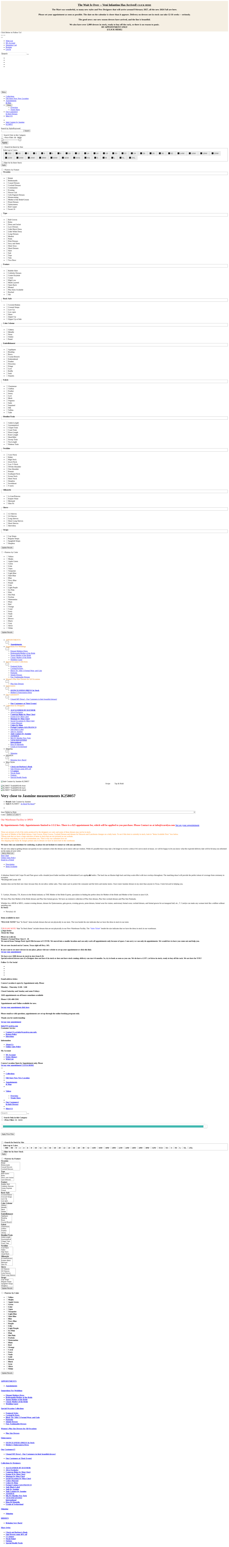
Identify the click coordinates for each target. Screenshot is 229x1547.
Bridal (10, 178)
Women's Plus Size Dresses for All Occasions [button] (19, 1429)
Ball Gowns (12, 220)
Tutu (10, 258)
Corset (10, 278)
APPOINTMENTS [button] (9, 1381)
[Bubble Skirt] (8, 1184)
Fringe (10, 366)
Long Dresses (13, 234)
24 (134, 153)
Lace (10, 369)
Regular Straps (13, 539)
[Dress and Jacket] (7, 1178)
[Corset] (8, 1190)
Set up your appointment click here (15, 1007)
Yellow (11, 557)
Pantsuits (13, 673)
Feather (11, 361)
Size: (3, 812)
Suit (9, 253)
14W (182, 153)
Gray (10, 623)
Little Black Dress (15, 229)
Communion (13, 188)
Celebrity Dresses (14, 273)
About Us (9, 1045)
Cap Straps (12, 536)
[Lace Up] (7, 1199)
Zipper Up (12, 317)
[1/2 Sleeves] (8, 1269)
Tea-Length (12, 442)
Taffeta (10, 410)
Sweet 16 (11, 209)
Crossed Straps (13, 307)
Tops (10, 255)
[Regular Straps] (7, 1282)
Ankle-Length (13, 423)
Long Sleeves (13, 519)
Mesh (10, 398)
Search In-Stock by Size (14, 147)
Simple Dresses (16, 675)
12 (78, 153)
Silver (10, 626)
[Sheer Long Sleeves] (8, 1275)
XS (88, 158)
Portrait (11, 471)
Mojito (10, 559)
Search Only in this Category (15, 135)
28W (44, 158)
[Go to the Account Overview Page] (2, 37)
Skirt (10, 251)
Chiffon (11, 389)
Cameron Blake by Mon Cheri (22, 714)
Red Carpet (12, 207)
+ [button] (7, 751)
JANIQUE (14, 736)
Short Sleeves (13, 523)
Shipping (13, 753)
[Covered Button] (7, 1195)
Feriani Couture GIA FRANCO (23, 727)
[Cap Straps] (7, 1280)
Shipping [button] (9, 749)
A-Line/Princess (14, 496)
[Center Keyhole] (8, 1188)
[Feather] (5, 1231)
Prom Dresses (13, 202)
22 (125, 153)
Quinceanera (13, 204)
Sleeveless (12, 526)
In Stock (31, 804)
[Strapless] (7, 1286)
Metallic (11, 332)
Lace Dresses (13, 227)
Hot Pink (11, 595)
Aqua (10, 568)
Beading (11, 352)
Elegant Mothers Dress (19, 651)
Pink (10, 592)
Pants (10, 239)
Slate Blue (12, 576)
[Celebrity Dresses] (8, 1186)
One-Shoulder (13, 469)
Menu (4, 92)
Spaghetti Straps (14, 541)
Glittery (11, 330)
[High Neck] (7, 1252)
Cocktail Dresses (14, 185)
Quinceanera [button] (6, 1438)
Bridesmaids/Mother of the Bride (22, 653)
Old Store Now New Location (18, 1078)
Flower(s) (11, 364)
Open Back (12, 285)
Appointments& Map (11, 1083)
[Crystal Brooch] (6, 1222)
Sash (10, 373)
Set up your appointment (187, 825)
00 (19, 153)
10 (69, 153)
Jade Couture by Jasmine (20, 734)
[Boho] (7, 1176)
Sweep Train (13, 440)
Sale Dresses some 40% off (20, 769)
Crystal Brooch (14, 357)
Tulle (10, 412)
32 (172, 153)
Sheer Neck (12, 479)
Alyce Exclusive (16, 712)
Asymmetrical (13, 425)
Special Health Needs (18, 777)
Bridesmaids (12, 181)
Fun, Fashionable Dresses (20, 677)
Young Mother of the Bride (20, 655)
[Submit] (28, 54)
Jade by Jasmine (16, 732)
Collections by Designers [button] (11, 1463)
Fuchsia (11, 597)
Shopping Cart (11, 45)
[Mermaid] (7, 1263)
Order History (11, 1057)
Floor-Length (13, 432)
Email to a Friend (7, 860)
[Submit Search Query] (28, 1113)
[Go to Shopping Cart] (2, 35)
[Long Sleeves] (8, 1273)
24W (21, 158)
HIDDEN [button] (9, 755)
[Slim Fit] (7, 1265)
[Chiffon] (5, 1229)
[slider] (205, 1126)
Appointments (16, 644)
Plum (10, 602)
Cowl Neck (12, 455)
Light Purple (13, 588)
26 (144, 153)
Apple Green (13, 561)
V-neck (11, 486)
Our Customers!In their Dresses (12, 1103)
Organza (11, 401)
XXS (78, 158)
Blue (10, 578)
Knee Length (13, 435)
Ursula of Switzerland (18, 747)
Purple (10, 583)
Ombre (10, 337)
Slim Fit (11, 503)
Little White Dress (15, 232)
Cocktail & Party (16, 668)
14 (88, 153)
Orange (11, 607)
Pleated (11, 287)
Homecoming (13, 197)
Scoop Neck (12, 476)
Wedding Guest (16, 660)
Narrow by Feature (12, 170)
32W (66, 158)
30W (55, 158)
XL (123, 158)
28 (153, 153)
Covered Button (14, 305)
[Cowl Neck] (7, 1248)
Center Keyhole (14, 275)
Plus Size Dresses (17, 684)
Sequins (11, 376)
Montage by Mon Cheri (20, 719)
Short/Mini (12, 437)
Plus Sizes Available (15, 290)
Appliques (12, 350)
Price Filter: (9, 137)
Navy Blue (12, 580)
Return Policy (11, 1034)
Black (10, 621)
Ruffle (10, 371)
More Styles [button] (10, 762)
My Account (10, 43)
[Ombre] (4, 1212)
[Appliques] (6, 1216)
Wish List (9, 41)
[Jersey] (5, 1233)
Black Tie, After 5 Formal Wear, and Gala (26, 671)
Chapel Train (13, 428)
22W (10, 158)
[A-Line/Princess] (7, 1259)
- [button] (7, 642)
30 (162, 153)
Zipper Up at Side (15, 319)
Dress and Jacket (14, 224)
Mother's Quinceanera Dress (21, 693)
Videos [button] (8, 1091)
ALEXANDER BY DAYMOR (22, 710)
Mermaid (11, 501)
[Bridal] (10, 1163)
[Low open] (7, 1201)
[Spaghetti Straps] (7, 1284)
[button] (10, 96)
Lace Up (11, 310)
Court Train (12, 430)
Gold (10, 616)
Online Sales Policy (8, 858)
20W (216, 153)
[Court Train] (6, 1243)
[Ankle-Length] (6, 1237)
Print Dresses (13, 241)
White (10, 628)
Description (10, 864)
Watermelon (12, 599)
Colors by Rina (16, 725)
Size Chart (5, 856)
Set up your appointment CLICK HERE (17, 1065)
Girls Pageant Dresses (16, 195)
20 (116, 153)
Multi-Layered (13, 283)
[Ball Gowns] (7, 1174)
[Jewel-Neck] (7, 1254)
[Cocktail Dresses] (10, 1169)
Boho (10, 222)
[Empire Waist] (7, 1261)
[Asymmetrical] (6, 1239)
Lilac (10, 585)
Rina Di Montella (17, 744)
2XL (133, 158)
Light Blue (12, 573)
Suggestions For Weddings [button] (11, 1391)
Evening (11, 190)
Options (13, 775)
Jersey (10, 393)
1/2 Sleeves (12, 514)
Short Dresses (13, 248)
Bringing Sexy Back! (18, 760)
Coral (10, 609)
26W (32, 158)
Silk (9, 408)
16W (193, 153)
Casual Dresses (14, 183)
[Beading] (6, 1218)
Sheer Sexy (12, 246)
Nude (10, 614)
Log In (8, 49)
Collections (10, 1074)
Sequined (11, 405)
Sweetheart (12, 483)
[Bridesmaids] (10, 1165)
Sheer (10, 314)
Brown (10, 619)
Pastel (10, 339)
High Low (12, 280)
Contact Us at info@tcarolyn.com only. (21, 1032)
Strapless (11, 481)
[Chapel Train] (6, 1241)
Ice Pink (11, 590)
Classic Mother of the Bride (20, 657)
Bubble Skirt (13, 271)
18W (205, 153)
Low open (12, 312)
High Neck (12, 460)
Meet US (9, 1109)
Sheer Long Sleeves (15, 521)
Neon (10, 334)
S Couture (14, 771)
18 (106, 153)
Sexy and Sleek (14, 244)
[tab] (117, 642)
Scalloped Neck (14, 474)
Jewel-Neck (12, 462)
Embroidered (13, 359)
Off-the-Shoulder (14, 467)
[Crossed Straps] (7, 1197)
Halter (10, 457)
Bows (10, 354)
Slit (9, 295)
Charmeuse (12, 386)
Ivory (10, 611)
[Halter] (7, 1250)
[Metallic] (4, 1208)
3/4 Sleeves (12, 516)
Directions (10, 1036)
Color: (3, 815)
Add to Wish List (7, 853)
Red (9, 604)
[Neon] (4, 1210)
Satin (10, 403)
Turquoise (12, 571)
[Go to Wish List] (4, 35)
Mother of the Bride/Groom (18, 200)
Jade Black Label (16, 729)
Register (9, 47)
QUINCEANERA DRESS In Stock (24, 690)
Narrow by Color (11, 552)
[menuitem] (117, 41)
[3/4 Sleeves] (8, 1271)
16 (97, 153)
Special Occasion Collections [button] (12, 1408)
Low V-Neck (13, 464)
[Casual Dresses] (10, 1167)
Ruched (11, 292)
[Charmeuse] (5, 1227)
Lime (10, 566)
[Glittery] (4, 1206)
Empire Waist (13, 499)
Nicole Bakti (15, 773)
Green (10, 564)
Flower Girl (12, 192)
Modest (11, 236)
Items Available (11, 866)
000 (9, 153)
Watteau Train (13, 444)
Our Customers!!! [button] (8, 1449)
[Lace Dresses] (7, 1180)
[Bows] (6, 1220)
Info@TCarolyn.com (9, 1026)
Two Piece (12, 260)
